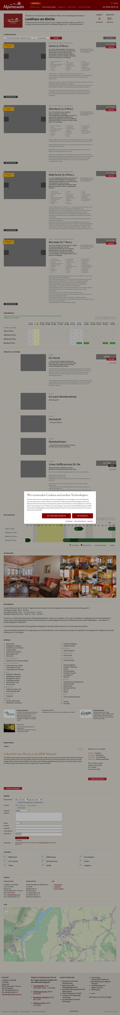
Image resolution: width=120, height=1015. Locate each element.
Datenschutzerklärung (80, 521)
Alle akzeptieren (82, 516)
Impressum (90, 521)
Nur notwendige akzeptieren (56, 516)
